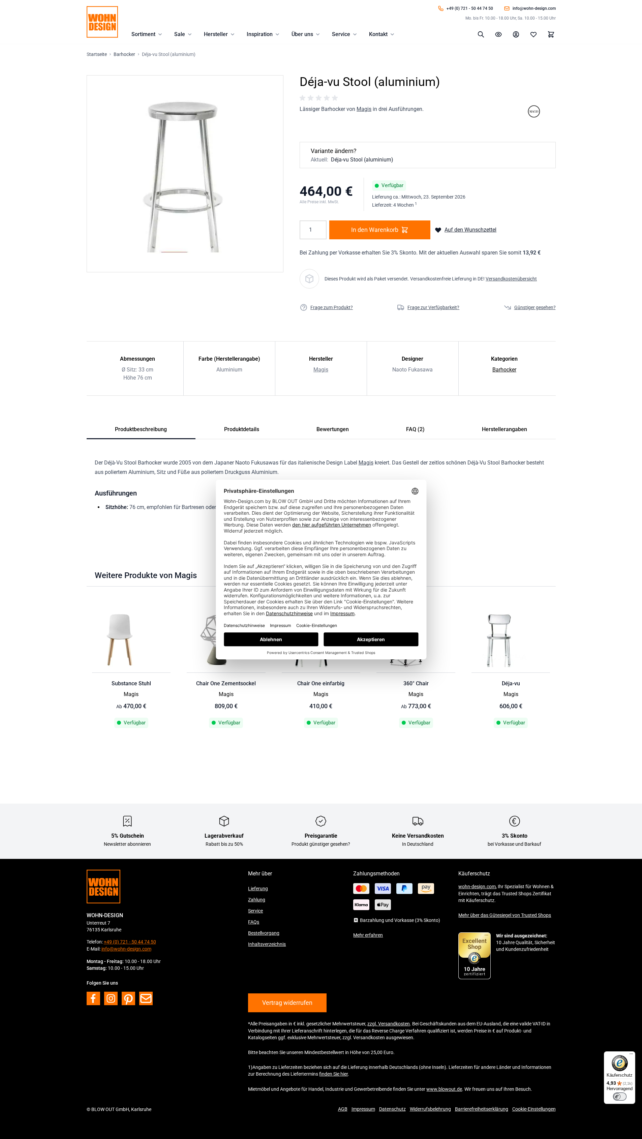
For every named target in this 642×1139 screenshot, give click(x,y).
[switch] (619, 1096)
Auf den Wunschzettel (470, 230)
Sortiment (143, 34)
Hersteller (216, 34)
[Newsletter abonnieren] (146, 998)
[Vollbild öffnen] (185, 174)
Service (341, 34)
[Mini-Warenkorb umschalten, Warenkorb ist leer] (551, 34)
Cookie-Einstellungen (534, 1109)
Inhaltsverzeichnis (267, 944)
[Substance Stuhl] (131, 640)
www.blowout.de (444, 1089)
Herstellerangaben (504, 429)
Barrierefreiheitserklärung (481, 1109)
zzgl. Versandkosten (388, 1023)
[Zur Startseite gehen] (102, 22)
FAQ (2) (415, 429)
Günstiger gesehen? (535, 307)
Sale (179, 34)
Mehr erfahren (368, 935)
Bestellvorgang (263, 933)
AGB (342, 1109)
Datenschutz (392, 1109)
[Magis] (534, 111)
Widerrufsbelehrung (430, 1109)
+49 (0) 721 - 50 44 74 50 (470, 8)
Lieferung (258, 888)
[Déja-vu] (510, 640)
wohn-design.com (477, 886)
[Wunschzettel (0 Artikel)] (533, 34)
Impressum (363, 1109)
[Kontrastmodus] (498, 34)
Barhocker (504, 369)
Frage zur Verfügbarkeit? (433, 307)
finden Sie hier (333, 1074)
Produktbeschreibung (141, 429)
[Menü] (631, 1055)
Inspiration (260, 34)
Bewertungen (332, 429)
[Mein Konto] (516, 34)
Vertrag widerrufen (287, 1002)
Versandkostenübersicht (511, 278)
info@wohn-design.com (534, 8)
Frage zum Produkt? (331, 307)
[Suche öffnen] (481, 34)
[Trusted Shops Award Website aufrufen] (474, 955)
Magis (364, 109)
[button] (320, 98)
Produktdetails (241, 429)
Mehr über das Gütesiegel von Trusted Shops (504, 915)
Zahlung (256, 899)
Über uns (302, 34)
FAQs (253, 922)
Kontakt (378, 34)
